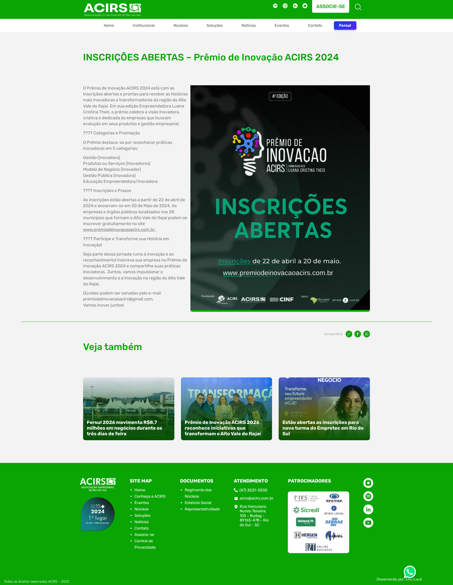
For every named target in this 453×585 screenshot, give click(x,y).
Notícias (249, 25)
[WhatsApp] (366, 334)
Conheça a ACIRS (149, 496)
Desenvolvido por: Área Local (399, 579)
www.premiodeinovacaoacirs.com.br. (119, 229)
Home (109, 25)
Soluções (215, 25)
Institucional (144, 25)
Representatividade (202, 509)
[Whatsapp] (410, 573)
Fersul (345, 25)
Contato (315, 25)
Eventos (282, 25)
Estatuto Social (198, 502)
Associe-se (330, 6)
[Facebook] (357, 334)
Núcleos (181, 25)
